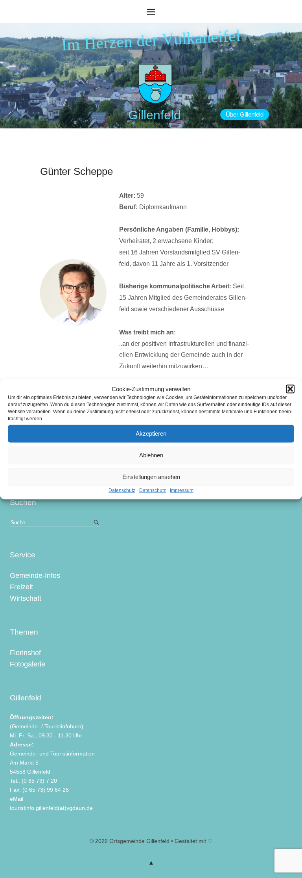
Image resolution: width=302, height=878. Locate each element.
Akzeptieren (151, 433)
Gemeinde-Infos (35, 575)
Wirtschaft (25, 598)
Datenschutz (122, 490)
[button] (290, 389)
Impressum (181, 490)
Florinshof (25, 653)
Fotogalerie (27, 664)
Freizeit (21, 587)
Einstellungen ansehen (151, 476)
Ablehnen (151, 455)
